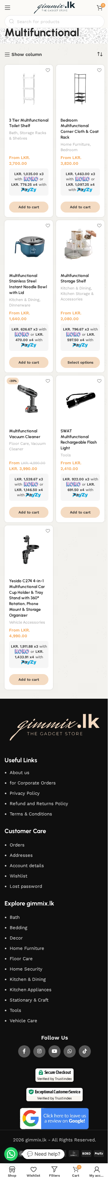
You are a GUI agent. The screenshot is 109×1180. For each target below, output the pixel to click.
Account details (27, 865)
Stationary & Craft (29, 1000)
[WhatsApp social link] (70, 1051)
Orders (17, 845)
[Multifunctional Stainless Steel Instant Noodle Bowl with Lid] (29, 244)
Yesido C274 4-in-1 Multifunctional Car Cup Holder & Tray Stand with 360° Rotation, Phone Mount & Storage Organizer (27, 598)
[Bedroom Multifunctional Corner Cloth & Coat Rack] (80, 89)
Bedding (18, 927)
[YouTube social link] (54, 1051)
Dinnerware (19, 305)
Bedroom (69, 149)
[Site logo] (54, 7)
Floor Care (19, 443)
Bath (13, 132)
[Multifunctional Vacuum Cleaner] (29, 399)
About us (19, 772)
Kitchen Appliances (30, 989)
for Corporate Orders (33, 783)
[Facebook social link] (24, 1051)
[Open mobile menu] (8, 8)
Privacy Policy (25, 793)
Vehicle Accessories (27, 622)
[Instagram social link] (39, 1051)
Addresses (21, 855)
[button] (28, 207)
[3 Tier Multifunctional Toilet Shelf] (29, 89)
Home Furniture (75, 144)
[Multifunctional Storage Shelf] (80, 244)
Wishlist (18, 876)
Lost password (26, 886)
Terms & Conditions (31, 814)
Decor (16, 938)
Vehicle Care (23, 1020)
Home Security (26, 969)
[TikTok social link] (85, 1051)
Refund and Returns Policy (39, 803)
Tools (66, 455)
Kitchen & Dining (24, 299)
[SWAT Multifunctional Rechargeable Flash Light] (80, 399)
